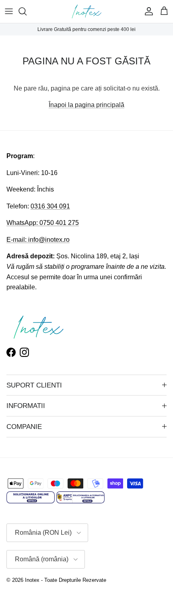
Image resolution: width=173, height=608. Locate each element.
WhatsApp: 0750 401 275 (42, 222)
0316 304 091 (50, 206)
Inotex (32, 580)
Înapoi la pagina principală (86, 104)
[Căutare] (26, 11)
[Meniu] (9, 11)
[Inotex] (87, 11)
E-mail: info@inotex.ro (38, 239)
